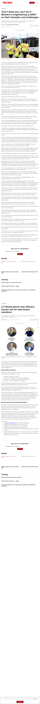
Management (3, 8)
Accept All (20, 701)
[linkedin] (18, 30)
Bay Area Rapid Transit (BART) (12, 24)
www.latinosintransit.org (11, 422)
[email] (23, 30)
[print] (38, 30)
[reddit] (21, 30)
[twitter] (20, 30)
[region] (20, 700)
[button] (2, 2)
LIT (6, 319)
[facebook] (16, 30)
